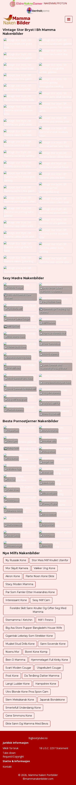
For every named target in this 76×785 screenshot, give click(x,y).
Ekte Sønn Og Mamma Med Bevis (26, 723)
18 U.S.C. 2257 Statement (53, 748)
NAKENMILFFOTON (55, 3)
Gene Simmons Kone (18, 715)
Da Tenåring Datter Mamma (41, 675)
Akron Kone (12, 576)
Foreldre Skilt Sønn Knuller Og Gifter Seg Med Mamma (38, 610)
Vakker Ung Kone (44, 568)
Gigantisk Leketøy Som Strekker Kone (29, 635)
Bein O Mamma (15, 659)
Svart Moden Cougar (18, 667)
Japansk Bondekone (52, 699)
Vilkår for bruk (10, 748)
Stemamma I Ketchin (18, 619)
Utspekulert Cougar (49, 667)
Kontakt (7, 766)
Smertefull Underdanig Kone (23, 707)
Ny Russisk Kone (15, 560)
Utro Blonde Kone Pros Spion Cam (26, 691)
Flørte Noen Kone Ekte (40, 576)
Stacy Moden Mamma (19, 584)
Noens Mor (12, 651)
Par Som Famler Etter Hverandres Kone (30, 592)
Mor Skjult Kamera (16, 568)
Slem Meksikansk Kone (19, 699)
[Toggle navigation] (68, 19)
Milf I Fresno (45, 619)
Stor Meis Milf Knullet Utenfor (50, 560)
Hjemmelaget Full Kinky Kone (49, 659)
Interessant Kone (16, 600)
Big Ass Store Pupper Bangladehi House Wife (33, 627)
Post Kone (12, 675)
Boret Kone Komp (36, 651)
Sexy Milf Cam (41, 600)
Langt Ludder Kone (17, 683)
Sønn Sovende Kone (53, 643)
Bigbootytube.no (38, 738)
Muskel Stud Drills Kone (20, 643)
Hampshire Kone (45, 683)
